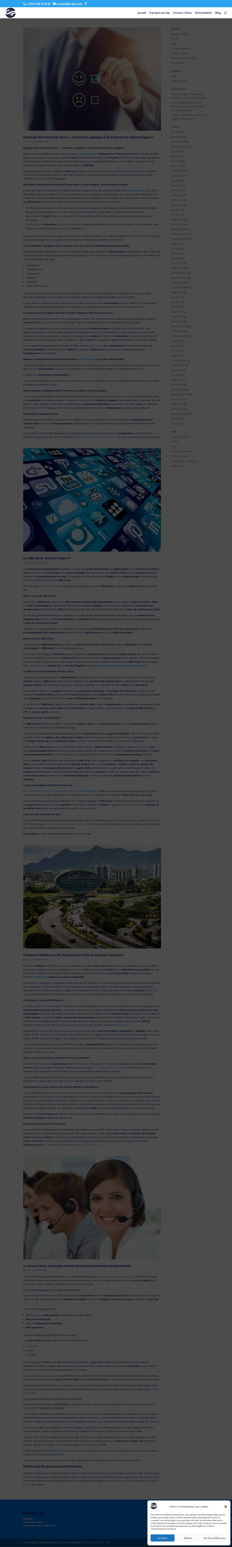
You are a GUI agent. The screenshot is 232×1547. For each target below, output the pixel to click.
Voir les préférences (214, 1538)
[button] (225, 1506)
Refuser (188, 1538)
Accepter (162, 1538)
